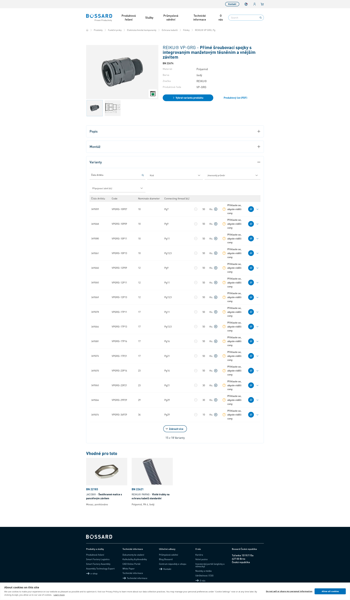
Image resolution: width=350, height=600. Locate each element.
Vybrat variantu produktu (189, 97)
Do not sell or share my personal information (289, 591)
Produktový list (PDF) (235, 97)
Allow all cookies (330, 591)
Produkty (98, 30)
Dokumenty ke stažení (133, 554)
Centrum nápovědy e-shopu (172, 563)
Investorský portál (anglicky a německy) (209, 565)
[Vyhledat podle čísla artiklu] (143, 175)
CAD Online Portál (131, 563)
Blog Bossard (166, 559)
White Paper (128, 568)
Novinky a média (203, 570)
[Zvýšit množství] (215, 209)
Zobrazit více (176, 428)
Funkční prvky (115, 30)
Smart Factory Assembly (98, 563)
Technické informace (199, 17)
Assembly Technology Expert (100, 568)
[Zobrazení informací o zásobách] (224, 209)
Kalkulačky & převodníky (134, 559)
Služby (149, 17)
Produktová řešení (129, 17)
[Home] (87, 30)
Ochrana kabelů (170, 30)
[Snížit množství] (195, 209)
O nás (220, 17)
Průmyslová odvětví (170, 17)
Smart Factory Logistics (98, 559)
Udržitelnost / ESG (204, 575)
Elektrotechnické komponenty (141, 30)
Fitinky (186, 30)
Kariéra (199, 554)
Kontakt (232, 4)
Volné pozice (201, 559)
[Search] (260, 18)
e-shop (94, 573)
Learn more (59, 594)
